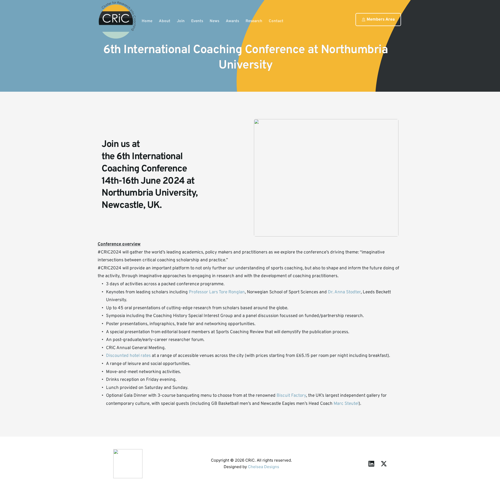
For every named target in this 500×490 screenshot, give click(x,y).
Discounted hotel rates (129, 356)
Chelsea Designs (263, 466)
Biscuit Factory (291, 396)
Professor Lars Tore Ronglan (217, 292)
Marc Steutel (346, 404)
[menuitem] (147, 21)
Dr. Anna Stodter (344, 292)
